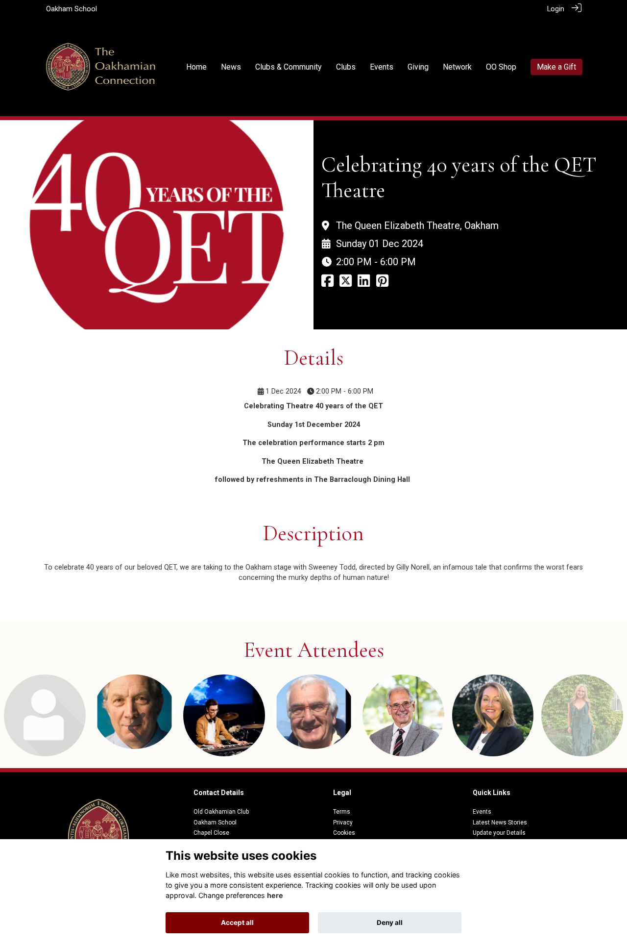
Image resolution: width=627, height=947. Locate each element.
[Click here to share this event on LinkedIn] (364, 283)
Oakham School (71, 9)
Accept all (237, 922)
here (275, 895)
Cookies (344, 832)
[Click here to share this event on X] (345, 283)
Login (555, 9)
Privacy (343, 822)
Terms (341, 811)
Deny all (390, 922)
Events (482, 811)
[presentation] (139, 729)
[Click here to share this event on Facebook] (327, 283)
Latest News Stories (500, 822)
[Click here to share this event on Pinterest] (382, 283)
